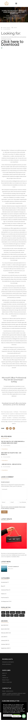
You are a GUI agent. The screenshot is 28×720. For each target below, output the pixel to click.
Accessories (4, 582)
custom (11, 568)
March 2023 (4, 629)
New (8, 615)
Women (22, 615)
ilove (23, 612)
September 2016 (5, 648)
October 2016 (4, 644)
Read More (5, 449)
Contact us (14, 555)
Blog (2, 586)
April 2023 (3, 625)
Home (7, 15)
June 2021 (3, 636)
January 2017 (4, 640)
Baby (3, 612)
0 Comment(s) (6, 29)
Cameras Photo (5, 590)
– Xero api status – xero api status (11, 464)
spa (12, 615)
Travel (16, 615)
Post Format (4, 597)
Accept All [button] (16, 715)
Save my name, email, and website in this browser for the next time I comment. (13, 507)
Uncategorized (15, 15)
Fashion (3, 593)
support (8, 27)
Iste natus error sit (13, 566)
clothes (12, 612)
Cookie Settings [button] (7, 715)
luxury (3, 615)
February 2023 (4, 633)
